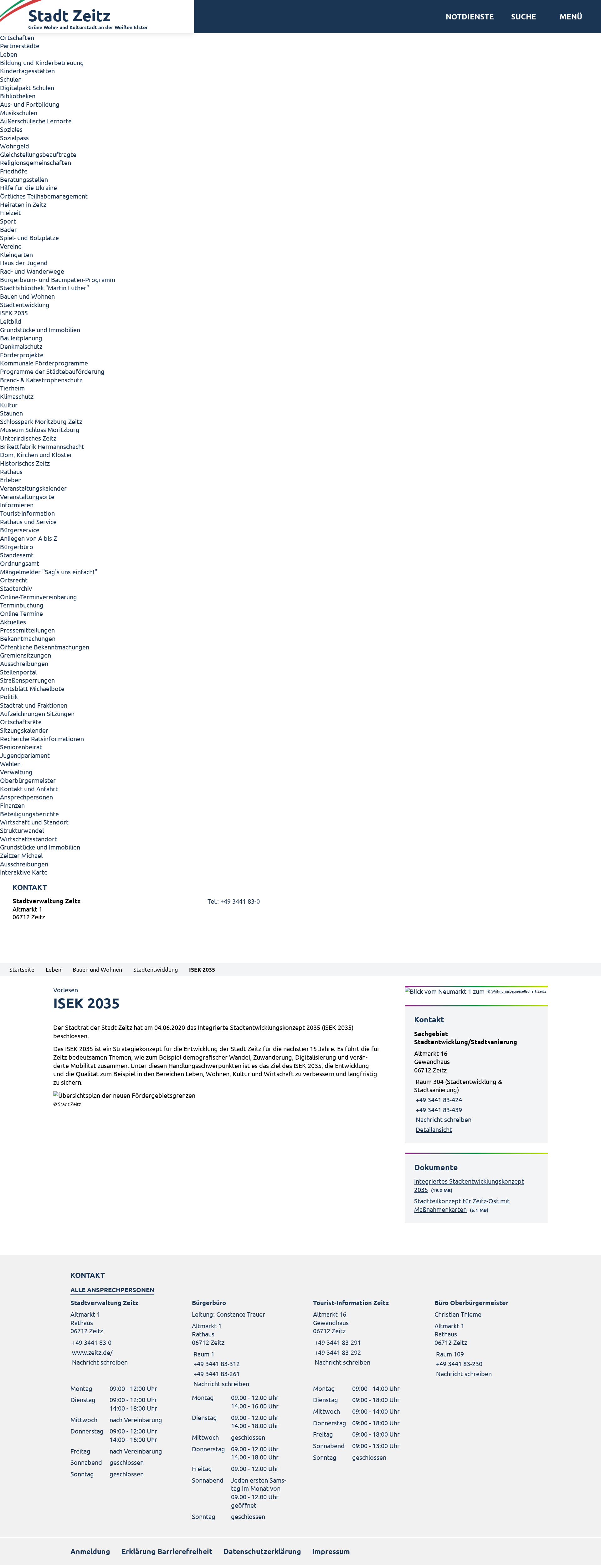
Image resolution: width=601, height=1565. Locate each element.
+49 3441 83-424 (439, 1099)
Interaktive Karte (24, 872)
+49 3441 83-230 (458, 1363)
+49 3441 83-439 (439, 1109)
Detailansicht (434, 1129)
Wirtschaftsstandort (28, 839)
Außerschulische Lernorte (36, 121)
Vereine (11, 246)
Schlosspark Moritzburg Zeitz (41, 421)
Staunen (11, 413)
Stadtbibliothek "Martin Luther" (44, 288)
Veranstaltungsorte (27, 496)
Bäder (8, 229)
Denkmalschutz (21, 346)
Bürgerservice (19, 530)
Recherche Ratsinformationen (42, 738)
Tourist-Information (27, 513)
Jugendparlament (25, 755)
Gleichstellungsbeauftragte (38, 154)
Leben (8, 54)
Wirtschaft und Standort (34, 822)
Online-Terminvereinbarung (38, 597)
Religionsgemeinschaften (35, 162)
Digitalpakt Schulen (27, 87)
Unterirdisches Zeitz (28, 438)
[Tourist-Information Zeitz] (361, 1332)
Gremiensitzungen (25, 655)
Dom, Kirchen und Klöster (36, 454)
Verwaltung (16, 772)
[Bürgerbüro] (240, 1343)
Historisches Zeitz (25, 463)
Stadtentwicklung (24, 304)
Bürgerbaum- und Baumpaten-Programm (57, 279)
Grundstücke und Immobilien (40, 329)
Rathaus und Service (28, 521)
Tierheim (12, 388)
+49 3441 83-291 (337, 1342)
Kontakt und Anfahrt (29, 789)
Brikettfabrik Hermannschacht (42, 446)
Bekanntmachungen (27, 638)
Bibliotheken (17, 96)
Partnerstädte (19, 45)
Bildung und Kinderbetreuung (42, 62)
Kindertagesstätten (27, 71)
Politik (9, 696)
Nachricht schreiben (443, 1119)
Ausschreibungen (24, 663)
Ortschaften (17, 37)
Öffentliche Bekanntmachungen (44, 647)
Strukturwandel (22, 830)
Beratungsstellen (24, 179)
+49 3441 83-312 (216, 1363)
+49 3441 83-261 (216, 1373)
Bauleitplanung (21, 338)
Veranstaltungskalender (33, 488)
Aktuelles (13, 622)
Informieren (16, 505)
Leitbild (10, 321)
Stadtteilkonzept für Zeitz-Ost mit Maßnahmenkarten (462, 1205)
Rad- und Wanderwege (32, 271)
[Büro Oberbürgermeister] (482, 1338)
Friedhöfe (14, 171)
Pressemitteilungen (27, 630)
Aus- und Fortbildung (29, 104)
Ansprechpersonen (26, 797)
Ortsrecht (14, 580)
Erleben (11, 479)
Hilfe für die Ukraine (28, 187)
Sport (8, 221)
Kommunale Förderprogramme (44, 363)
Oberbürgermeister (28, 780)
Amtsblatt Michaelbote (32, 688)
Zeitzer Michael (21, 855)
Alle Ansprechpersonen (112, 1290)
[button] (568, 16)
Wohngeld (14, 146)
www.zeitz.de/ (92, 1352)
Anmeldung (90, 1551)
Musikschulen (18, 112)
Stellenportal (18, 672)
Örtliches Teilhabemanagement (44, 196)
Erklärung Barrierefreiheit (166, 1551)
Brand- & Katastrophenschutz (41, 380)
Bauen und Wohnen (27, 296)
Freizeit (10, 212)
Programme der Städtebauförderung (52, 371)
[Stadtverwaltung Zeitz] (300, 910)
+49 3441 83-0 (90, 1342)
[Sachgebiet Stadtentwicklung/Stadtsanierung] (476, 1082)
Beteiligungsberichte (29, 814)
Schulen (11, 79)
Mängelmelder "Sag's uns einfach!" (48, 572)
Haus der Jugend (24, 262)
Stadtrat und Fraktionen (33, 705)
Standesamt (16, 555)
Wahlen (10, 763)
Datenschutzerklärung (262, 1551)
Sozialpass (14, 138)
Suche (523, 16)
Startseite (21, 969)
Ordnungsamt (19, 563)
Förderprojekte (22, 355)
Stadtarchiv (16, 588)
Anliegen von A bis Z (28, 538)
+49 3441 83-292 (337, 1352)
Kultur (9, 405)
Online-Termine (21, 613)
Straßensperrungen (27, 680)
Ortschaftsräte (21, 722)
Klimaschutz (16, 396)
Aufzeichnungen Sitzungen (37, 713)
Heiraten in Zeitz (23, 204)
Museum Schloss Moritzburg (40, 429)
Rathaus (11, 471)
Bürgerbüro (16, 546)
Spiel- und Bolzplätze (29, 237)
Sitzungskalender (24, 730)
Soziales (11, 129)
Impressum (331, 1551)
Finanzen (12, 805)
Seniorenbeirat (21, 747)
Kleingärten (16, 254)
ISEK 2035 (14, 313)
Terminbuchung (22, 605)
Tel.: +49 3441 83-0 (234, 901)
